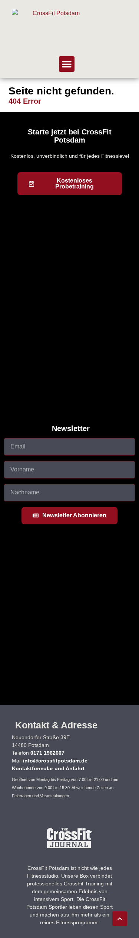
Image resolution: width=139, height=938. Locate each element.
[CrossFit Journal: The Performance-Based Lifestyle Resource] (69, 848)
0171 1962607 (47, 753)
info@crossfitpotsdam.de (55, 761)
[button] (67, 64)
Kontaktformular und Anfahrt (48, 768)
